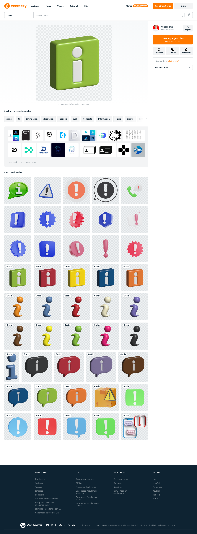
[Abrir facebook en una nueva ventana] (47, 525)
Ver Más (138, 150)
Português (157, 487)
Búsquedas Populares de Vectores (87, 492)
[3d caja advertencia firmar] (105, 397)
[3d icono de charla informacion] (37, 367)
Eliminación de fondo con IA (48, 509)
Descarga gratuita (173, 39)
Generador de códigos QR (47, 512)
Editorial (74, 6)
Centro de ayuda (120, 479)
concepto (87, 119)
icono (9, 119)
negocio (63, 119)
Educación (40, 494)
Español (156, 483)
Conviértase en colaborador (120, 492)
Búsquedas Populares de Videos (87, 504)
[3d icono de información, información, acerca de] (17, 306)
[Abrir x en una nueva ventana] (69, 525)
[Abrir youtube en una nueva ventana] (73, 525)
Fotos (48, 6)
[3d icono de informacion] (17, 277)
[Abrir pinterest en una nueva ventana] (60, 525)
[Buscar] (181, 15)
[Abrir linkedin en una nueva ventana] (56, 525)
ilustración (48, 119)
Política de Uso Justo (166, 525)
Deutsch (156, 491)
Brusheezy (40, 479)
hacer (118, 119)
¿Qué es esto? (173, 61)
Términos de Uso (129, 525)
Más (86, 6)
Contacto (117, 483)
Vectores (35, 6)
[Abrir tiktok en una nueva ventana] (65, 525)
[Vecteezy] (15, 6)
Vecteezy (39, 483)
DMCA (79, 483)
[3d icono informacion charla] (17, 190)
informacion (32, 119)
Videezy (38, 487)
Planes (129, 6)
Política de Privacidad (147, 525)
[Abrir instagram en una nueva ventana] (52, 525)
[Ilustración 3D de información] (11, 367)
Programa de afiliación (86, 487)
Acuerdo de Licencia (85, 479)
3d (19, 119)
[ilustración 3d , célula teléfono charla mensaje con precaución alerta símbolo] (134, 426)
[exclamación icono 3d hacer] (134, 397)
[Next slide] (144, 119)
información (104, 119)
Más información (161, 67)
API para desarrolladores (46, 498)
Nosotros (117, 487)
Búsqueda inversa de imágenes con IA (44, 503)
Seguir (188, 30)
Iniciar (183, 6)
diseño (130, 119)
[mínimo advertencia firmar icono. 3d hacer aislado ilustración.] (47, 190)
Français (156, 494)
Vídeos (60, 6)
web (75, 119)
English (155, 479)
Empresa (39, 491)
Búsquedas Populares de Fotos (87, 498)
